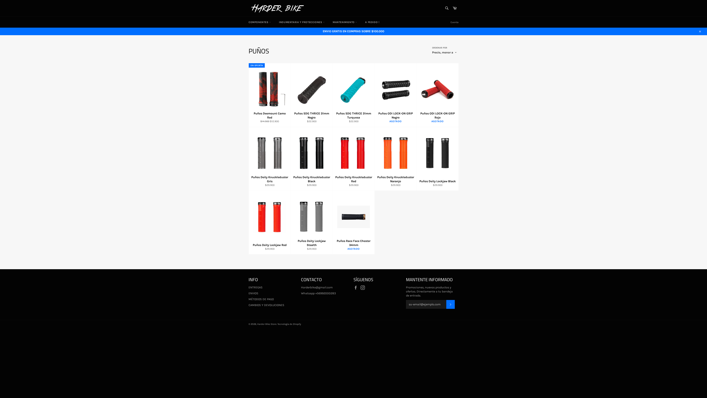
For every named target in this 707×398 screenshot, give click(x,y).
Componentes (259, 22)
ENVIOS (253, 293)
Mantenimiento (344, 22)
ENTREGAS (256, 287)
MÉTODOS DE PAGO (261, 299)
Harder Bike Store (267, 324)
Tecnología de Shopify (289, 324)
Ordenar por (439, 47)
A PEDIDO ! (372, 22)
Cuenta (454, 22)
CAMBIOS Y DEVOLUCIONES (266, 305)
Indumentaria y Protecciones (301, 22)
